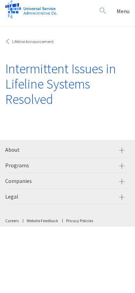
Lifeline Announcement (33, 41)
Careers (12, 220)
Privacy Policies (79, 220)
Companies (18, 180)
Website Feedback (42, 220)
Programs (17, 165)
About (12, 149)
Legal (11, 196)
